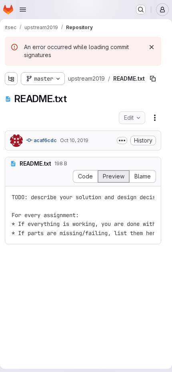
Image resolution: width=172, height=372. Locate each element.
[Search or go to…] (141, 9)
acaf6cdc (44, 140)
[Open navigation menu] (22, 9)
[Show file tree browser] (11, 78)
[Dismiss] (151, 47)
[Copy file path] (152, 78)
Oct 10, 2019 (74, 140)
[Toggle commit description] (122, 140)
